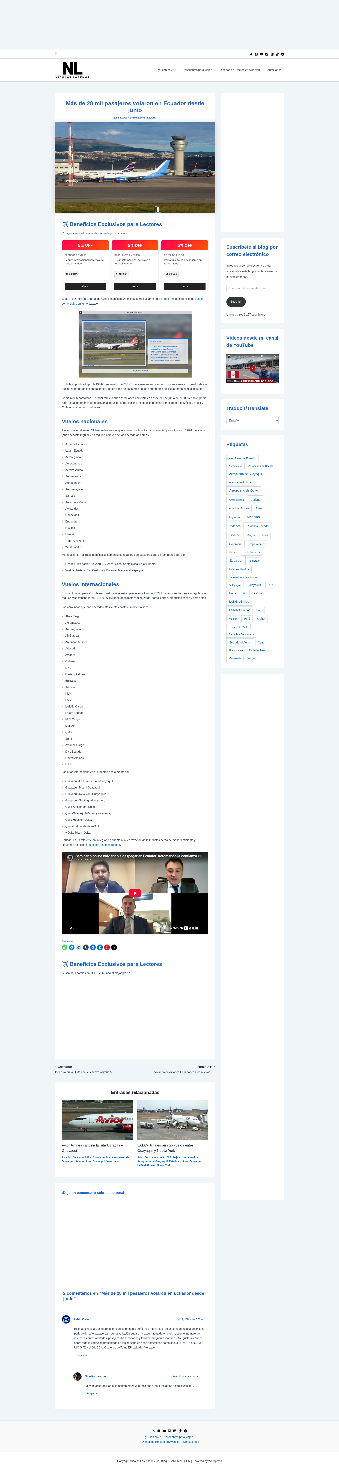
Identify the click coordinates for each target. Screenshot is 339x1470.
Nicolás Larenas (95, 1376)
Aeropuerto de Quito (243, 490)
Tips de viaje (236, 650)
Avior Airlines (83, 1161)
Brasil (265, 535)
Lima (259, 610)
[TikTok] (277, 54)
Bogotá (251, 535)
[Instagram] (266, 54)
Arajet (259, 508)
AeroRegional (236, 499)
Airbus (255, 499)
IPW (245, 593)
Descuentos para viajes (197, 69)
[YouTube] (261, 54)
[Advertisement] (169, 25)
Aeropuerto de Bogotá (260, 465)
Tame (261, 642)
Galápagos (235, 585)
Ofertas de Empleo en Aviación (240, 69)
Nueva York (164, 1165)
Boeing (235, 535)
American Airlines (239, 508)
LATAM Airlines (146, 1165)
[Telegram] (282, 54)
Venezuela (112, 1161)
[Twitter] (250, 54)
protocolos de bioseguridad (103, 844)
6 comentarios (101, 1157)
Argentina (234, 517)
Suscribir (236, 301)
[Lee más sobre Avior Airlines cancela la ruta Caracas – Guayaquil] (97, 1119)
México (233, 618)
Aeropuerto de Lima (240, 482)
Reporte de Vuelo (238, 627)
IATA (270, 585)
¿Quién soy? (165, 69)
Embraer (255, 560)
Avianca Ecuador (258, 526)
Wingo (251, 658)
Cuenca (233, 552)
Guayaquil (99, 1161)
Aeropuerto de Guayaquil (152, 1161)
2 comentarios (137, 117)
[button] (56, 54)
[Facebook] (256, 54)
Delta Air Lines (252, 552)
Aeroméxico (235, 465)
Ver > (85, 286)
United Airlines (257, 650)
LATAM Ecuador (239, 610)
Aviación (67, 1157)
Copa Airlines (257, 544)
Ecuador (151, 117)
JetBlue (258, 593)
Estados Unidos (178, 1161)
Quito (261, 618)
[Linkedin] (272, 54)
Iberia (232, 593)
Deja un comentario (185, 1157)
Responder (81, 1355)
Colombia (235, 544)
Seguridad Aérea (240, 642)
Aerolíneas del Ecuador (242, 458)
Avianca (235, 526)
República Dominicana (241, 634)
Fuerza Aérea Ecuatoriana (243, 577)
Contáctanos (273, 69)
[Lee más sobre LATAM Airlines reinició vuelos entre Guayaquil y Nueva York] (173, 1119)
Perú (247, 618)
